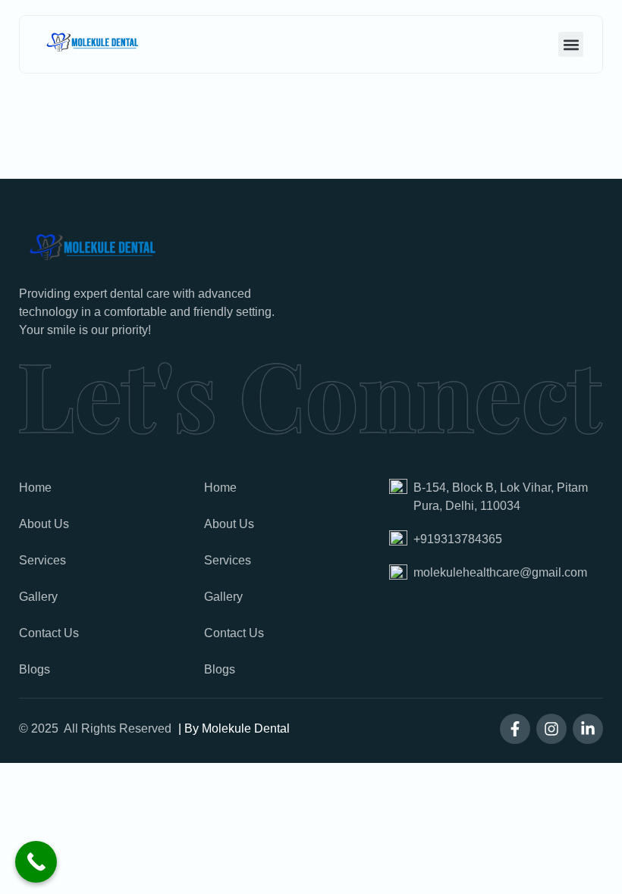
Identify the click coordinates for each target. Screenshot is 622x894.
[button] (570, 44)
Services (42, 560)
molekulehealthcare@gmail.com (500, 572)
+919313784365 (457, 539)
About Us (44, 523)
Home (35, 487)
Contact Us (49, 633)
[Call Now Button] (36, 862)
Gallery (38, 596)
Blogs (34, 669)
